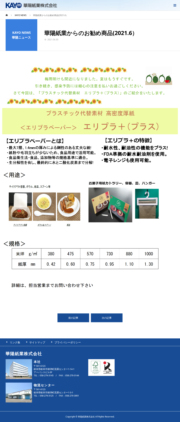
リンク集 (15, 342)
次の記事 (107, 317)
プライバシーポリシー (67, 342)
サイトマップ (37, 342)
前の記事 (73, 317)
